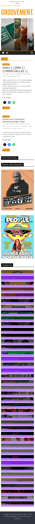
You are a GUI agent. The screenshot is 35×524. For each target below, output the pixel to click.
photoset (5, 457)
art (3, 290)
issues (4, 411)
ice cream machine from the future (19, 126)
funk (3, 347)
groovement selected (10, 376)
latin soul (5, 428)
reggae (4, 469)
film (3, 336)
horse (3, 76)
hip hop (5, 388)
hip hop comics (7, 394)
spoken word (6, 492)
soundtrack (6, 486)
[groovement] (3, 53)
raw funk (19, 128)
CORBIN (20, 74)
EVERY (28, 74)
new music (6, 64)
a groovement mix (8, 278)
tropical (5, 498)
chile (3, 313)
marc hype (14, 128)
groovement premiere (10, 365)
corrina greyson (22, 124)
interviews (5, 405)
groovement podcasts (10, 359)
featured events (7, 330)
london (4, 440)
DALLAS (25, 74)
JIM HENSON (9, 76)
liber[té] (5, 434)
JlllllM (14, 76)
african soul (6, 284)
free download (7, 342)
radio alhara (6, 463)
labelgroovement (8, 423)
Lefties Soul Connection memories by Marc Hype (13, 120)
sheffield (5, 475)
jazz (3, 417)
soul (3, 480)
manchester (6, 446)
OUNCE (18, 76)
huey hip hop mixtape (10, 399)
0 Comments (12, 74)
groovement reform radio (11, 370)
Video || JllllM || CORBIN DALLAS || (15, 69)
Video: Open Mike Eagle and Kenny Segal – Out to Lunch (17, 5)
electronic (5, 324)
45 (3, 272)
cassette (5, 307)
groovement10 (7, 382)
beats (4, 301)
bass (3, 295)
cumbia (5, 318)
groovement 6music (9, 353)
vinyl (3, 503)
